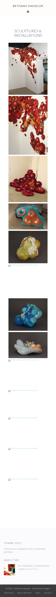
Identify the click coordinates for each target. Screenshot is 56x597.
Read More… (33, 569)
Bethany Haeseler (28, 5)
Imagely (46, 588)
